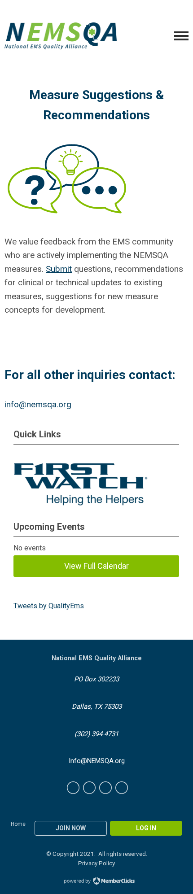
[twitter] (89, 787)
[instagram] (121, 787)
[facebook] (73, 787)
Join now (71, 828)
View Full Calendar (96, 566)
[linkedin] (105, 787)
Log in (146, 828)
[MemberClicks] (60, 35)
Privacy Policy (96, 863)
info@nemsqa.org (37, 404)
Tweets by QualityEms (48, 606)
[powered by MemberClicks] (96, 882)
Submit (59, 269)
